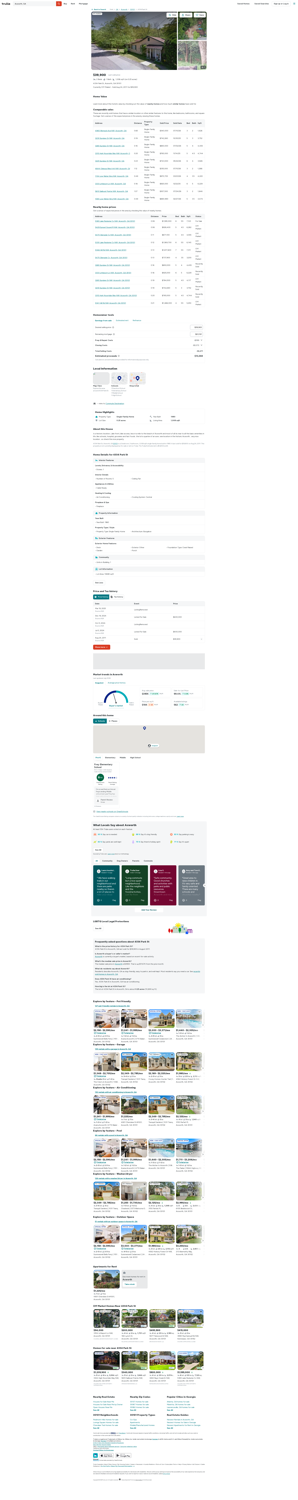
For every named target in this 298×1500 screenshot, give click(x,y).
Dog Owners (122, 861)
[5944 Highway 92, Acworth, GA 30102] (189, 1148)
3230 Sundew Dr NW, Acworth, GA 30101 (112, 288)
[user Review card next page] (205, 885)
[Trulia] (95, 1455)
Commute (148, 861)
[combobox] (37, 3)
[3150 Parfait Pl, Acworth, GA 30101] (189, 1104)
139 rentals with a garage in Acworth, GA (113, 1049)
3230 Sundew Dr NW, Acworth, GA (109, 138)
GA (117, 9)
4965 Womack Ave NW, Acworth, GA (111, 131)
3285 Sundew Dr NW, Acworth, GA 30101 (112, 265)
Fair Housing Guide (123, 1464)
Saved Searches (261, 4)
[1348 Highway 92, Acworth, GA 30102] (107, 1061)
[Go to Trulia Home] (7, 3)
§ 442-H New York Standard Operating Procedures (108, 1443)
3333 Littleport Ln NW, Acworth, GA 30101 (113, 273)
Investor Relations (149, 1464)
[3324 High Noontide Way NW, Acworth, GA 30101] (107, 1360)
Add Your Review (149, 910)
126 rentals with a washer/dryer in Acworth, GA (116, 1178)
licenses (155, 1439)
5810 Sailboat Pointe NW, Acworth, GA (111, 191)
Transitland (122, 1433)
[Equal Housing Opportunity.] (119, 1480)
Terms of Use (160, 1464)
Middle (123, 757)
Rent (73, 4)
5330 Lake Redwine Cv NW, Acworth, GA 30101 (115, 242)
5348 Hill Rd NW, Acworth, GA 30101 (110, 250)
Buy (65, 4)
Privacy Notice (186, 1464)
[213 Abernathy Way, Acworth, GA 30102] (189, 1234)
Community (107, 861)
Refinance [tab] (137, 320)
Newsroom (139, 1464)
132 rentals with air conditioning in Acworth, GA (116, 1092)
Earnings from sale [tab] (103, 320)
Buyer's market (116, 706)
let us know (166, 1473)
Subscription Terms (171, 1464)
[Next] (203, 1025)
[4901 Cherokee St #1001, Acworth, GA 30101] (134, 1104)
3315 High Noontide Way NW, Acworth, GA (113, 153)
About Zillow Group (110, 1464)
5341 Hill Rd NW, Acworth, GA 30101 (110, 303)
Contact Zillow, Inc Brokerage (103, 1450)
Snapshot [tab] (99, 683)
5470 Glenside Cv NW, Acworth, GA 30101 (113, 235)
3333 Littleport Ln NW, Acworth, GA (110, 184)
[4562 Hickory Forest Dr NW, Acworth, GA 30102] (189, 1061)
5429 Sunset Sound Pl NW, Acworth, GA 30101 (115, 227)
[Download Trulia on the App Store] (107, 1455)
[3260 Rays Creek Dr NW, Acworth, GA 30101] (162, 1360)
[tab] (101, 596)
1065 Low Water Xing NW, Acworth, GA (112, 199)
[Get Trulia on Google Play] (123, 1455)
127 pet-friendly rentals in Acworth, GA (112, 1006)
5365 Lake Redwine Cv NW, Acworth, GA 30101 (115, 221)
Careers (132, 1464)
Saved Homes (243, 4)
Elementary (110, 757)
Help (179, 1464)
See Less (100, 583)
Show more (100, 647)
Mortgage (83, 4)
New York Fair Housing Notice (102, 1444)
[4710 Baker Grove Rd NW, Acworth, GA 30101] (134, 1018)
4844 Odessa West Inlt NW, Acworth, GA (112, 168)
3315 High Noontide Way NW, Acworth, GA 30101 (116, 295)
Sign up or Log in (281, 4)
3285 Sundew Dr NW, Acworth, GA (109, 146)
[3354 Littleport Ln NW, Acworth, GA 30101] (107, 1318)
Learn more (180, 816)
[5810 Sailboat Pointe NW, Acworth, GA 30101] (135, 1360)
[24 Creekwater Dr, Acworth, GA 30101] (162, 1018)
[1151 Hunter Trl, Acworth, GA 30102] (107, 1018)
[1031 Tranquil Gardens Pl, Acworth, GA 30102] (134, 1061)
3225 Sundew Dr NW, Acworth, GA (109, 161)
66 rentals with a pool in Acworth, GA (111, 1135)
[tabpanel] (149, 343)
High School (135, 757)
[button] (59, 3)
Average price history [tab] (116, 683)
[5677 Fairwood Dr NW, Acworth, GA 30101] (162, 1318)
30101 (132, 9)
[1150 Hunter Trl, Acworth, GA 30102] (162, 1061)
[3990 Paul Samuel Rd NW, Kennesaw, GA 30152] (190, 1318)
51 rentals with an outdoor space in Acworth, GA (116, 1221)
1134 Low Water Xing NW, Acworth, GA (111, 176)
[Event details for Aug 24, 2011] (201, 639)
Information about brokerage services (108, 1446)
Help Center (138, 1480)
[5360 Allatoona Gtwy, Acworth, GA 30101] (189, 1018)
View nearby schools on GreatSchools (112, 811)
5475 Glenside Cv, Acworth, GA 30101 (111, 258)
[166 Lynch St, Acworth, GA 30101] (135, 1318)
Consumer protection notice (128, 1446)
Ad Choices (195, 1464)
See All (99, 850)
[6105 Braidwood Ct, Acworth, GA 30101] (189, 1191)
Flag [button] (114, 900)
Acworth (124, 9)
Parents (135, 861)
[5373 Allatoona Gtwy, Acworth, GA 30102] (134, 1191)
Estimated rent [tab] (122, 320)
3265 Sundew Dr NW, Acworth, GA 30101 (112, 280)
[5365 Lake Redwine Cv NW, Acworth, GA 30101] (190, 1360)
